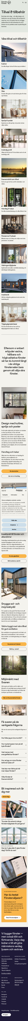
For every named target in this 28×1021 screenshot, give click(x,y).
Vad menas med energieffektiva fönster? (10, 753)
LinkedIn (3, 999)
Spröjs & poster (7, 120)
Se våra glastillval (14, 556)
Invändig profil (6, 150)
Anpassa (13, 525)
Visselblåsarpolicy (14, 1010)
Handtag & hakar (7, 208)
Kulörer (4, 64)
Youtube (3, 1001)
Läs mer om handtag (14, 476)
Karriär (3, 985)
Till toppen (5, 1015)
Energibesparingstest (20, 964)
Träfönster (4, 963)
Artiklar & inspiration (20, 959)
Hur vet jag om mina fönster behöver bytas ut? (11, 761)
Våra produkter (5, 956)
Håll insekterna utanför (14, 561)
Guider (16, 961)
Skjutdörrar (4, 968)
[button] (23, 2)
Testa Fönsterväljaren (12, 918)
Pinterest (3, 1004)
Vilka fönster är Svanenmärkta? (7, 778)
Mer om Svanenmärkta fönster (11, 698)
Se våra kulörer (14, 471)
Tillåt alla (14, 520)
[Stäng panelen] (25, 490)
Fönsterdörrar (5, 966)
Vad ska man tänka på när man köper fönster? (10, 769)
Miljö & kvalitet (5, 983)
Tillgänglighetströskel (9, 324)
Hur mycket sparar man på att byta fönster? (12, 745)
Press (2, 987)
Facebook (4, 997)
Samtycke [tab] (5, 494)
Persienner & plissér (8, 236)
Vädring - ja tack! (14, 649)
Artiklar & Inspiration (7, 819)
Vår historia (4, 980)
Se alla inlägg (6, 797)
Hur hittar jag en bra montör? (11, 738)
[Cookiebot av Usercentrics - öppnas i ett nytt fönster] (16, 491)
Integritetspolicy (5, 1010)
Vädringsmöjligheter (8, 265)
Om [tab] (23, 494)
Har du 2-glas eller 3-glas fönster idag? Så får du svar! (13, 849)
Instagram (4, 994)
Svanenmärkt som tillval (10, 179)
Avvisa (14, 529)
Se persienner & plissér (14, 644)
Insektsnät (5, 294)
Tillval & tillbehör (6, 970)
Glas (3, 91)
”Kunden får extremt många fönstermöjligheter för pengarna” (13, 822)
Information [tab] (14, 494)
